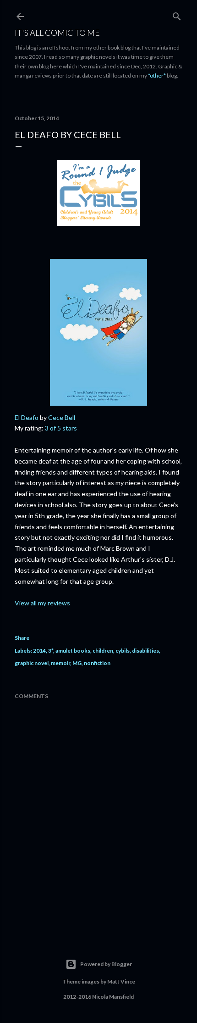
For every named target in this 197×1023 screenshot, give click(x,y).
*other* (157, 75)
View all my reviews (42, 603)
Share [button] (22, 637)
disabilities (145, 650)
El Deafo (26, 417)
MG (77, 663)
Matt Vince (121, 981)
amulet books (72, 650)
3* (50, 650)
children (103, 650)
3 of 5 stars (61, 428)
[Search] (176, 14)
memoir (60, 663)
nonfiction (97, 663)
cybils (122, 650)
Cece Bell (61, 417)
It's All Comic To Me (57, 33)
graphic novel (32, 663)
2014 (39, 650)
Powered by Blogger (106, 964)
